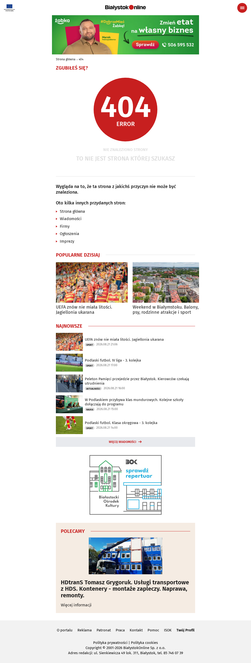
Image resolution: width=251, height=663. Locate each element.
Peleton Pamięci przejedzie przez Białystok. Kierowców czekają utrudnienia (137, 381)
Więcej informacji (76, 605)
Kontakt (136, 630)
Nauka (89, 409)
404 (81, 59)
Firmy (65, 226)
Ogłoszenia (69, 233)
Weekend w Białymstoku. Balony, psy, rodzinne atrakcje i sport (166, 310)
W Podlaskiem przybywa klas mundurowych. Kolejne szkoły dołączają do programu (134, 402)
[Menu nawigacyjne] (242, 8)
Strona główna (65, 59)
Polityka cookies (144, 642)
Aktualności (93, 389)
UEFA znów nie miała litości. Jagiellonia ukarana (84, 310)
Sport (89, 345)
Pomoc (153, 630)
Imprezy (67, 241)
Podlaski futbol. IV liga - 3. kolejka (113, 360)
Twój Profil (185, 630)
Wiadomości (71, 218)
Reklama (84, 630)
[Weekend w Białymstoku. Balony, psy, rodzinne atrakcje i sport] (168, 282)
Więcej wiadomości (122, 442)
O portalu (65, 630)
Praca (120, 630)
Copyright (93, 648)
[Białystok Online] (125, 7)
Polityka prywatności (110, 642)
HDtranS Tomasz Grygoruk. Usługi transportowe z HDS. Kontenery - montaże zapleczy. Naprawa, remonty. (125, 589)
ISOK (168, 630)
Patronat (104, 630)
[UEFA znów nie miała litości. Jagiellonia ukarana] (92, 282)
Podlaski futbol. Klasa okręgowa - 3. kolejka (121, 423)
